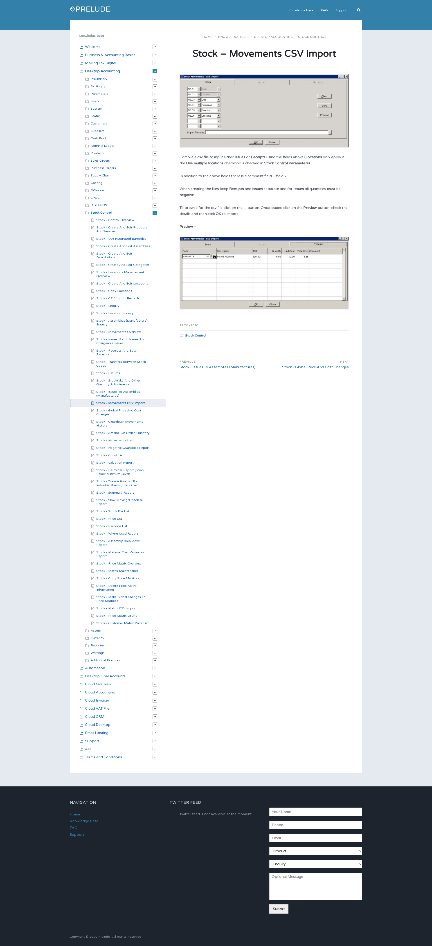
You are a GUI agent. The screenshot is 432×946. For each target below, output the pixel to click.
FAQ (73, 828)
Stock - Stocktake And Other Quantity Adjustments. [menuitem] (118, 382)
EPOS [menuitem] (95, 198)
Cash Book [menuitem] (99, 138)
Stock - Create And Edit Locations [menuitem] (122, 283)
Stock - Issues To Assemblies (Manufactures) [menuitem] (118, 393)
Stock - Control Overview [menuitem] (115, 220)
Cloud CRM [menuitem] (94, 716)
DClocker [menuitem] (97, 190)
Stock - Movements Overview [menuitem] (118, 332)
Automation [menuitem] (95, 668)
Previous (188, 361)
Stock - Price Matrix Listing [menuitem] (116, 616)
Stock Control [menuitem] (101, 212)
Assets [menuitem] (96, 630)
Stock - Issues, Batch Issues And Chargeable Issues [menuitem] (120, 341)
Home (207, 37)
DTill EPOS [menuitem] (99, 205)
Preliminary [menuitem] (99, 79)
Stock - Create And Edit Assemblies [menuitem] (123, 246)
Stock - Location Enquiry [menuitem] (115, 313)
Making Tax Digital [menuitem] (100, 63)
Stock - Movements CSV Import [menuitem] (120, 403)
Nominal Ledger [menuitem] (103, 146)
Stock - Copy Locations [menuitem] (114, 291)
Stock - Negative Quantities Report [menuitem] (123, 448)
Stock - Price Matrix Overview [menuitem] (118, 563)
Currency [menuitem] (97, 638)
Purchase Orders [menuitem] (103, 168)
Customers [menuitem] (99, 123)
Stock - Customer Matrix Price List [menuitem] (122, 623)
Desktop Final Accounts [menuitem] (105, 676)
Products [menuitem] (98, 153)
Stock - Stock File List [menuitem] (112, 511)
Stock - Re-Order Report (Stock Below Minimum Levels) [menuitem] (120, 472)
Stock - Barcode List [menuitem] (111, 526)
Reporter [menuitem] (97, 645)
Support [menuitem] (341, 10)
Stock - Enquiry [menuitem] (107, 306)
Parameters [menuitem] (99, 94)
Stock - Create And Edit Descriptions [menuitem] (114, 255)
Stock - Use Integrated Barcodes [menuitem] (121, 239)
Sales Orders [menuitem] (100, 161)
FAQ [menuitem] (324, 10)
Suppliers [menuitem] (97, 131)
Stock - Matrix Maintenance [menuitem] (117, 571)
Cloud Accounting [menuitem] (100, 692)
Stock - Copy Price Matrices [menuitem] (117, 578)
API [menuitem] (88, 749)
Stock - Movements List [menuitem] (114, 440)
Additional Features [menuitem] (105, 660)
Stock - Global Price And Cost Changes (315, 367)
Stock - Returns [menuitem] (108, 373)
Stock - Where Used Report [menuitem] (117, 533)
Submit (279, 909)
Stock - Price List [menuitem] (109, 519)
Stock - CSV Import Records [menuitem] (118, 298)
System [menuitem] (96, 109)
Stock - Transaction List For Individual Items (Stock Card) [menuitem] (118, 483)
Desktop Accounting (273, 37)
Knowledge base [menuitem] (300, 10)
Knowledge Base (233, 37)
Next (344, 361)
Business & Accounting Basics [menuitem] (110, 55)
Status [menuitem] (96, 116)
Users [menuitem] (95, 101)
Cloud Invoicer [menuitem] (97, 700)
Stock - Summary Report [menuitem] (115, 492)
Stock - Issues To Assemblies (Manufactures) (217, 367)
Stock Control (312, 37)
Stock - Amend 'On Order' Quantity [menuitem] (123, 433)
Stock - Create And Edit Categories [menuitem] (123, 265)
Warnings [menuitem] (97, 653)
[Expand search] (359, 10)
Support (77, 834)
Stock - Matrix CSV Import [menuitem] (116, 608)
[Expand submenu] (155, 47)
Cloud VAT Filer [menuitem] (98, 708)
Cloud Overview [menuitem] (98, 684)
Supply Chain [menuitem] (100, 175)
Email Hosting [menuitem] (96, 733)
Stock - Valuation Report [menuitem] (115, 463)
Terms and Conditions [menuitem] (103, 757)
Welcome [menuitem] (93, 47)
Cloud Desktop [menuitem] (97, 724)
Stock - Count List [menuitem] (110, 455)
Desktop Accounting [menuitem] (102, 71)
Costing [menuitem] (96, 183)
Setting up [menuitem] (98, 86)
